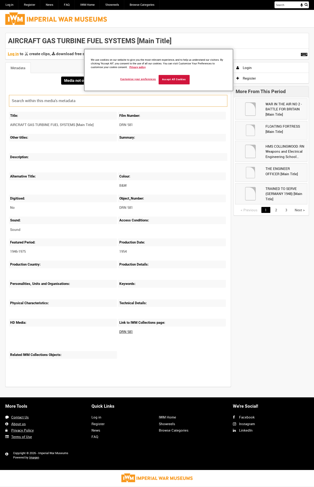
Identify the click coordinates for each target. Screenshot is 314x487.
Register (29, 5)
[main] (157, 212)
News (49, 5)
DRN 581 (126, 331)
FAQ (67, 5)
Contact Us (20, 417)
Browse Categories (142, 5)
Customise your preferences (138, 79)
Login (247, 67)
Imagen (34, 457)
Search (306, 4)
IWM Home (87, 5)
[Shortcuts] (304, 53)
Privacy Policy (22, 430)
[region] (158, 70)
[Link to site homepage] (56, 18)
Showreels (112, 5)
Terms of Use (21, 436)
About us (18, 423)
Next (300, 210)
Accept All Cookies (174, 79)
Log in (9, 5)
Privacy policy (137, 67)
